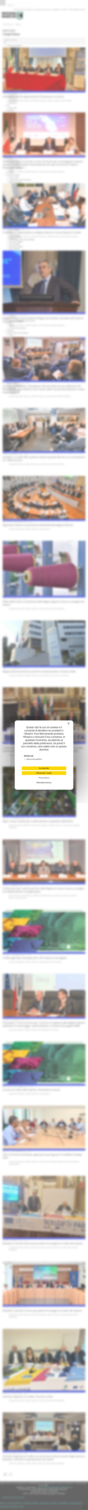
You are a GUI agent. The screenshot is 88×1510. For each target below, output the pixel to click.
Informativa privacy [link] (44, 783)
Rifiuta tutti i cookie (44, 773)
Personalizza (44, 778)
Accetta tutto (44, 768)
